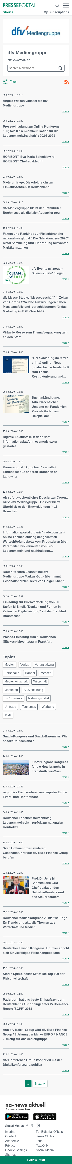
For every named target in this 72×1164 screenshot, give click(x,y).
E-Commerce (13, 698)
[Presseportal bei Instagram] (37, 1125)
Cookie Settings (16, 1150)
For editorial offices (49, 1131)
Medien (9, 664)
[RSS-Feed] (66, 82)
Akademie (12, 1141)
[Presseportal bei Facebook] (26, 1125)
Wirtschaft (40, 681)
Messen (46, 673)
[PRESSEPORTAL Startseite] (19, 5)
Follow (32, 1160)
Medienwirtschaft (15, 681)
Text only (42, 1145)
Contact (10, 1136)
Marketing (11, 689)
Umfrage (10, 706)
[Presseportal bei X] (31, 1125)
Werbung (48, 706)
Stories (8, 12)
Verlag (24, 664)
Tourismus (29, 706)
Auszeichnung (33, 689)
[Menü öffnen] (66, 5)
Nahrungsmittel (38, 698)
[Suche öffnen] (57, 5)
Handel (30, 673)
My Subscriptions (56, 12)
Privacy (10, 1145)
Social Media (45, 1150)
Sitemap (11, 1154)
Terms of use (45, 1136)
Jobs (39, 1141)
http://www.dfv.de (18, 60)
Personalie (11, 673)
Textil (8, 715)
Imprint (9, 1131)
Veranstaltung (44, 664)
